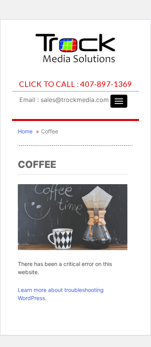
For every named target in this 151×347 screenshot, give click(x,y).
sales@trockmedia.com (75, 100)
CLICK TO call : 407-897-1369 (75, 83)
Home (25, 131)
